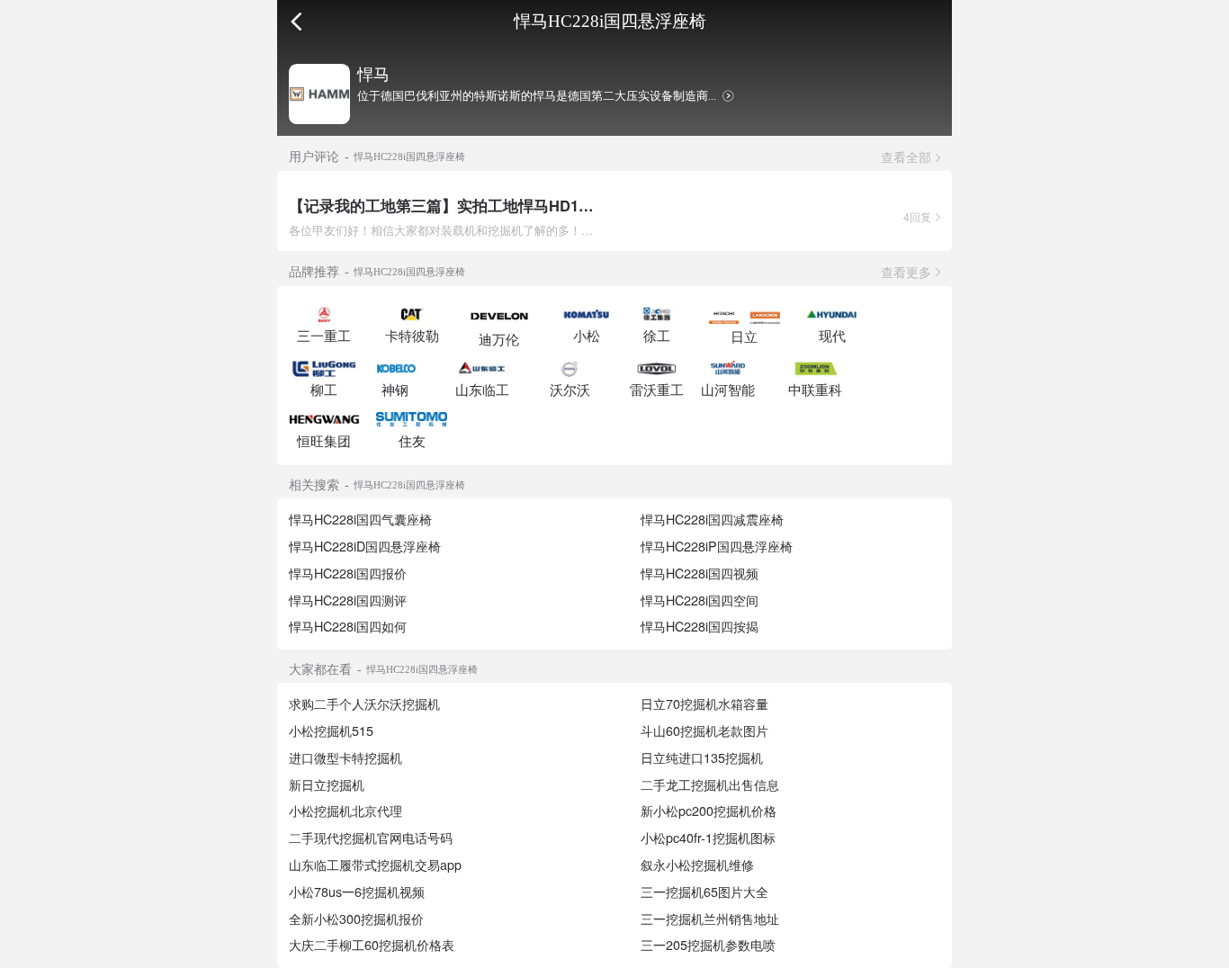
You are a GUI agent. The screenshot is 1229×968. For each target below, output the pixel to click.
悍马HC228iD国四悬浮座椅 (365, 546)
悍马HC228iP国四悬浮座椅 (717, 546)
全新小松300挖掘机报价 (356, 919)
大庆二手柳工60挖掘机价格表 (371, 945)
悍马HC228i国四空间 (699, 600)
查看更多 (906, 272)
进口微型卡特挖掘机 (345, 757)
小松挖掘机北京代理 (345, 811)
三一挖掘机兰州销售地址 (710, 919)
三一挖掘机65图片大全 (704, 892)
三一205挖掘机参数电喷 (708, 945)
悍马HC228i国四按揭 (699, 626)
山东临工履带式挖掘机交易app (375, 865)
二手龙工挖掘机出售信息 (710, 784)
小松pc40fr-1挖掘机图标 (708, 838)
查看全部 (906, 157)
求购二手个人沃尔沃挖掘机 (364, 704)
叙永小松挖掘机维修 (697, 865)
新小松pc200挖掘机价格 (708, 811)
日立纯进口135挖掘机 (702, 757)
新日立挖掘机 (326, 784)
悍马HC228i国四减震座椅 (712, 519)
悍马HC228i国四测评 (348, 600)
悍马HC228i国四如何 (348, 626)
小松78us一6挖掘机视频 (357, 892)
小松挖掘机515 (331, 730)
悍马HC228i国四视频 (699, 573)
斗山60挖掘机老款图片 (704, 730)
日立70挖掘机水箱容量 (704, 704)
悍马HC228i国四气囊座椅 (360, 519)
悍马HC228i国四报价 (348, 573)
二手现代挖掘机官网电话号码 (371, 838)
